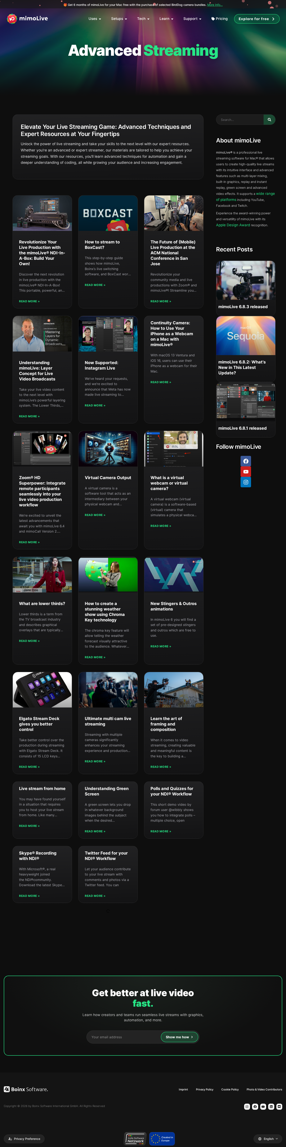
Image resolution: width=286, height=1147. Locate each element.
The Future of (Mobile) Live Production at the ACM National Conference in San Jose (173, 252)
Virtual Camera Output (108, 477)
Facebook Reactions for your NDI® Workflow (171, 858)
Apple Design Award (233, 225)
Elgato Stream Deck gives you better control (39, 724)
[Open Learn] (172, 19)
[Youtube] (246, 471)
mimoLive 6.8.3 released (243, 306)
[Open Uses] (100, 19)
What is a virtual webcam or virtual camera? (169, 483)
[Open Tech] (148, 19)
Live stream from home (42, 788)
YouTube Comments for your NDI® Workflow (171, 928)
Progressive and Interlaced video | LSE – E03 (173, 1108)
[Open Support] (200, 19)
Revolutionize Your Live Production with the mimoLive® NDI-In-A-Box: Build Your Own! (42, 252)
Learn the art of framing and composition (166, 724)
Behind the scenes (168, 4)
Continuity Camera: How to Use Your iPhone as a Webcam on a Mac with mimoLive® (172, 333)
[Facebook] (246, 461)
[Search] (269, 120)
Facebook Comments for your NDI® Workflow (106, 928)
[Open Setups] (126, 19)
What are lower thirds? (42, 603)
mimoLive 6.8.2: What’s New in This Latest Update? (242, 367)
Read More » (29, 301)
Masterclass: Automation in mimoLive (99, 1038)
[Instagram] (246, 482)
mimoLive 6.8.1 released (242, 428)
